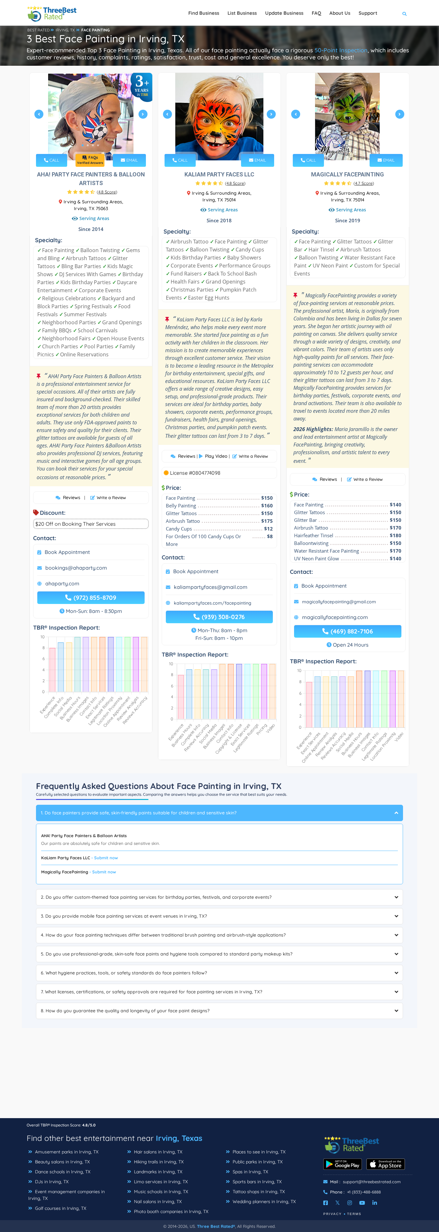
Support (368, 13)
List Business (242, 13)
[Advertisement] (219, 1073)
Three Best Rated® (216, 1226)
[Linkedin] (374, 1203)
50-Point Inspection (341, 50)
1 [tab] (83, 145)
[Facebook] (325, 1203)
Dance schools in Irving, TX (62, 1172)
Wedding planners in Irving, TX (263, 1201)
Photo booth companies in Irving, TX (170, 1211)
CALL (53, 160)
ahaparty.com (62, 583)
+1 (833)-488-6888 (364, 1191)
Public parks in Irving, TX (256, 1162)
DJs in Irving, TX (51, 1182)
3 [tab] (93, 145)
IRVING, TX (65, 30)
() (107, 191)
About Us (339, 13)
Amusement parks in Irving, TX (66, 1152)
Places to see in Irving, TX (258, 1152)
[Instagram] (349, 1203)
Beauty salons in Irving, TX (62, 1162)
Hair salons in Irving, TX (157, 1152)
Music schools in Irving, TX (160, 1191)
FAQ (316, 13)
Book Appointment (67, 552)
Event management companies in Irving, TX (66, 1195)
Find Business (203, 13)
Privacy (332, 1214)
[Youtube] (362, 1203)
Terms (354, 1214)
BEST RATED (38, 30)
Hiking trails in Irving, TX (158, 1162)
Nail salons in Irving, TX (157, 1201)
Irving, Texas (179, 1138)
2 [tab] (88, 145)
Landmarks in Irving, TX (157, 1172)
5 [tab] (229, 145)
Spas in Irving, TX (249, 1172)
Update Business (284, 13)
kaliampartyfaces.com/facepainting (212, 603)
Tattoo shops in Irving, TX (258, 1191)
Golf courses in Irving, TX (60, 1208)
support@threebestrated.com (372, 1181)
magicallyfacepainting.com (335, 617)
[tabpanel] (91, 116)
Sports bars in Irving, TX (256, 1182)
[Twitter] (337, 1203)
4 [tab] (98, 145)
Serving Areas (94, 218)
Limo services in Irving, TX (160, 1182)
